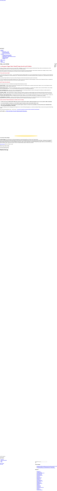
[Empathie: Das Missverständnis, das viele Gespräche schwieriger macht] (24, 199)
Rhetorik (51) (39, 478)
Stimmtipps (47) (39, 482)
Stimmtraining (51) (39, 483)
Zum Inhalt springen (3, 0)
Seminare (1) (39, 479)
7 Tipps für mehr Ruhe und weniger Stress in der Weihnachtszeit (46, 467)
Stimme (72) (38, 481)
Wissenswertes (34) (39, 489)
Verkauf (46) (38, 486)
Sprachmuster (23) (39, 480)
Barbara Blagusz (2, 144)
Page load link (2, 463)
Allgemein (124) (39, 472)
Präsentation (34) (39, 477)
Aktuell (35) (38, 471)
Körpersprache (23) (39, 475)
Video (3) (38, 488)
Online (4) (38, 476)
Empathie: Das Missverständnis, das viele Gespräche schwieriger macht (47, 466)
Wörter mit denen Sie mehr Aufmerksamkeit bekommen (16, 111)
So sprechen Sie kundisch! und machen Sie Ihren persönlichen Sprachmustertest (28, 109)
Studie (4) (38, 484)
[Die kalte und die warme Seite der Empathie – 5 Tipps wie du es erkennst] (24, 358)
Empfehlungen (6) (39, 474)
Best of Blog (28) (39, 473)
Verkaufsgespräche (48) (40, 487)
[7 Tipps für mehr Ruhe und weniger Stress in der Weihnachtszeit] (6, 261)
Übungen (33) (39, 485)
